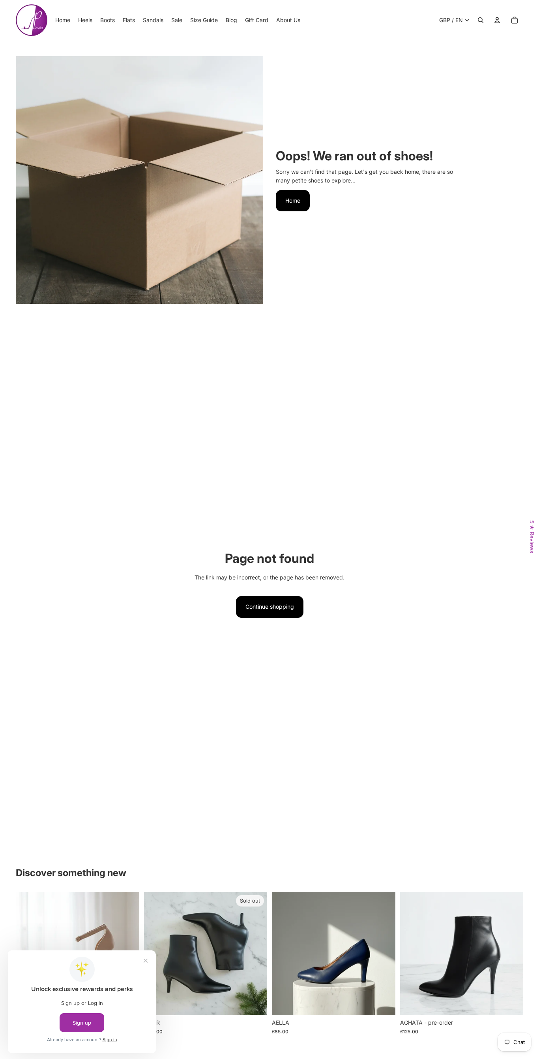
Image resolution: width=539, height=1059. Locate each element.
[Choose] (383, 1003)
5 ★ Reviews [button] (532, 536)
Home (292, 200)
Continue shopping (269, 606)
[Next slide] (255, 953)
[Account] (497, 20)
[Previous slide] (284, 953)
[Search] (480, 20)
